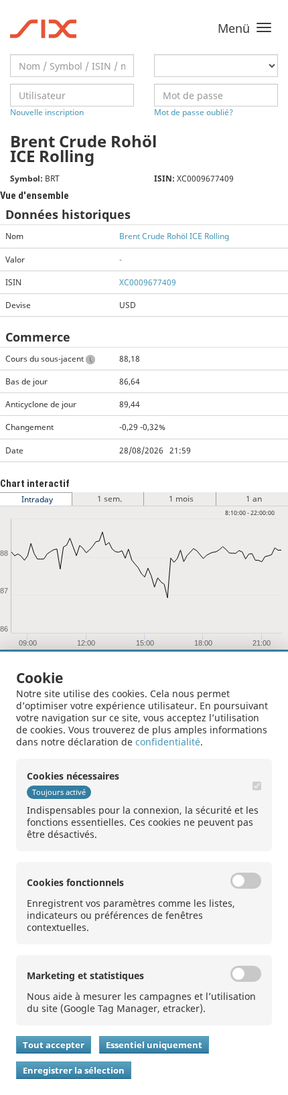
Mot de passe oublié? (193, 112)
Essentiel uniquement (154, 1045)
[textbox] (72, 65)
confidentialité (167, 741)
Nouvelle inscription (47, 112)
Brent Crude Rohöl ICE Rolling (174, 236)
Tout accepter (53, 1045)
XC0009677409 (147, 282)
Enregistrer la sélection (74, 1070)
